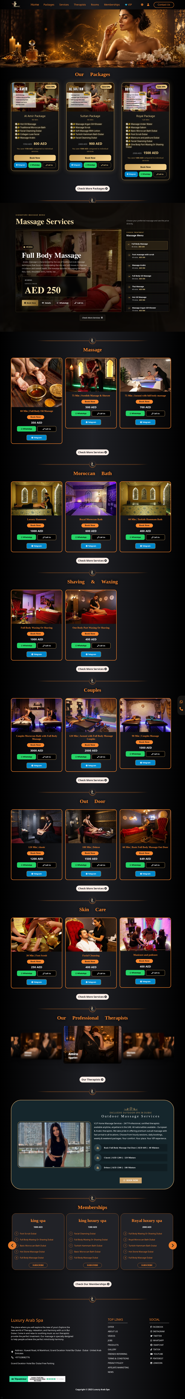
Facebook (158, 1327)
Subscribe (38, 1265)
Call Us (50, 165)
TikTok (156, 1349)
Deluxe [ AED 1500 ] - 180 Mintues (120, 1168)
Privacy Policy (115, 1363)
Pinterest (158, 1358)
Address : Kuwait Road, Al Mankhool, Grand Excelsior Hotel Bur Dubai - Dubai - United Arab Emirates (58, 1352)
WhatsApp (35, 165)
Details (48, 303)
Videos (111, 1336)
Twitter (157, 1336)
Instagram (159, 1331)
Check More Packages (91, 188)
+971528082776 (22, 1357)
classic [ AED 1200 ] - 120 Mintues (120, 1158)
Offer (111, 1327)
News (111, 1372)
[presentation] (12, 1245)
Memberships (112, 4)
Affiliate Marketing (118, 1367)
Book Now (35, 158)
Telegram (21, 165)
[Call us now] (181, 708)
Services (64, 4)
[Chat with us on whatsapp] (181, 701)
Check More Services (91, 318)
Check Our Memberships (91, 1284)
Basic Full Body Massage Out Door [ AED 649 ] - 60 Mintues (131, 1148)
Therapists (80, 4)
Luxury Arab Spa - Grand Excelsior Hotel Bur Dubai (37, 1379)
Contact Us (164, 4)
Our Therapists (91, 1079)
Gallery (112, 1349)
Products (113, 1345)
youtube (158, 1354)
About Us (113, 1331)
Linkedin (157, 1363)
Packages (49, 4)
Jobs (110, 1340)
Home (35, 5)
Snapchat (158, 1345)
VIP (129, 4)
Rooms (95, 4)
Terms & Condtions (118, 1358)
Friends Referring (117, 1354)
